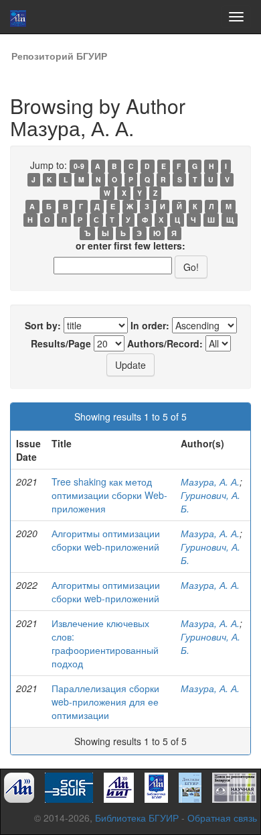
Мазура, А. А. (210, 481)
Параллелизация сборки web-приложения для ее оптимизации (105, 701)
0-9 (79, 166)
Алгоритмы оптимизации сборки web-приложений (106, 539)
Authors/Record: (165, 343)
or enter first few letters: (130, 245)
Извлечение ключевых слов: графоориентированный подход (105, 643)
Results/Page (61, 343)
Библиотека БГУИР (137, 817)
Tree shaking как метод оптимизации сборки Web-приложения (109, 495)
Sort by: (43, 325)
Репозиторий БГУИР (59, 55)
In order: (149, 325)
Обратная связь (222, 817)
